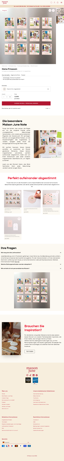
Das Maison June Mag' (7, 395)
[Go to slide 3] (48, 108)
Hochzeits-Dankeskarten (39, 402)
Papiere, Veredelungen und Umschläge (11, 424)
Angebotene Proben (7, 419)
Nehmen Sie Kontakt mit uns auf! (10, 430)
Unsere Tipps (5, 398)
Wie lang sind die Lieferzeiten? (11, 252)
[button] (46, 6)
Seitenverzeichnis (37, 428)
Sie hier (17, 262)
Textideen (4, 422)
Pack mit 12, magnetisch (13, 89)
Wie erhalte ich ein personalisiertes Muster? (15, 268)
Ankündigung (36, 400)
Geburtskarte (36, 395)
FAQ (3, 428)
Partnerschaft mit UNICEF (8, 400)
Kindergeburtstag (12, 65)
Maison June (4, 65)
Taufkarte (35, 398)
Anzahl (3, 94)
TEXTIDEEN (29, 351)
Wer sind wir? (5, 408)
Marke (3, 393)
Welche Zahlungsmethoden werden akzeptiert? (16, 264)
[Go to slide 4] (49, 108)
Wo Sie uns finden (6, 406)
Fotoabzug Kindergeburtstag (23, 65)
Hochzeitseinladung (38, 393)
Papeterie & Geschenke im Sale (41, 404)
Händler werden (6, 404)
